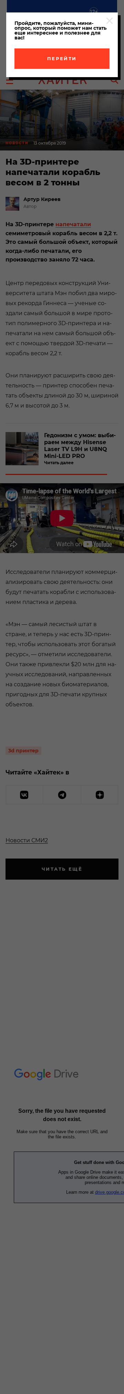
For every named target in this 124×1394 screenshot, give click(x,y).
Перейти (62, 58)
